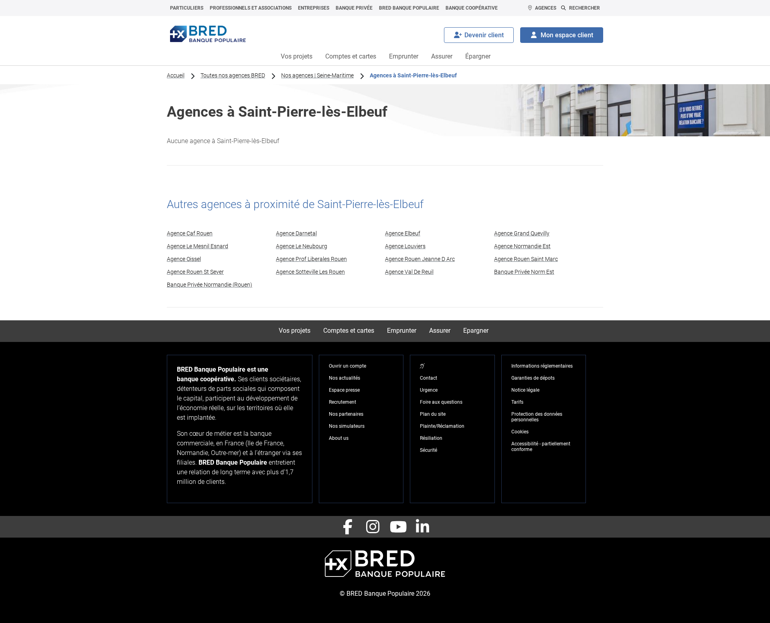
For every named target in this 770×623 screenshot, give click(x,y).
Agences (545, 8)
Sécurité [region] (428, 450)
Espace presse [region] (344, 390)
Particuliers (186, 8)
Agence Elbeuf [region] (402, 233)
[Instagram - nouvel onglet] (372, 526)
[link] (221, 233)
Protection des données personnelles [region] (536, 417)
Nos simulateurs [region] (347, 426)
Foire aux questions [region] (441, 402)
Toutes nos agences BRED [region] (233, 75)
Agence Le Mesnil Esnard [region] (197, 246)
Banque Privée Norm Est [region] (524, 272)
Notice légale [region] (525, 390)
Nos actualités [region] (344, 378)
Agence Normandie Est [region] (522, 246)
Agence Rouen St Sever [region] (195, 272)
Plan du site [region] (433, 414)
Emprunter (403, 56)
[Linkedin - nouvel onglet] (422, 526)
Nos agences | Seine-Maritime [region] (317, 75)
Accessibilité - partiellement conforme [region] (540, 446)
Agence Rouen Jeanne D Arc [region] (420, 259)
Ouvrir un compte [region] (347, 366)
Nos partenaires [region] (346, 414)
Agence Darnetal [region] (296, 233)
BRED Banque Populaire (409, 8)
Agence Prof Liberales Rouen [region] (311, 259)
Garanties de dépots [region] (533, 378)
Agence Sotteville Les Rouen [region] (310, 272)
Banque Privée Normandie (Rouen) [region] (209, 284)
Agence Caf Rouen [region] (190, 233)
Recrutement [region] (342, 402)
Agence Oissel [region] (184, 259)
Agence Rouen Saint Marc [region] (526, 259)
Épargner (477, 56)
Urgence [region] (429, 390)
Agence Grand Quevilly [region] (521, 233)
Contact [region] (428, 378)
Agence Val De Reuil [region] (409, 272)
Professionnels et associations (251, 8)
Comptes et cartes (350, 56)
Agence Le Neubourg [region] (301, 246)
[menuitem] (187, 8)
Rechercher (584, 8)
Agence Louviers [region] (405, 246)
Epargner (475, 330)
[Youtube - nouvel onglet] (397, 526)
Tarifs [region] (517, 402)
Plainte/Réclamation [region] (442, 426)
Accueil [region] (175, 75)
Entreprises (313, 8)
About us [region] (339, 438)
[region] (422, 366)
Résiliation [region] (431, 438)
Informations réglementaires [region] (542, 366)
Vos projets (296, 56)
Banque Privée (354, 8)
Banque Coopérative (472, 8)
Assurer (441, 56)
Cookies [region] (520, 432)
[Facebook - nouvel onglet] (347, 526)
